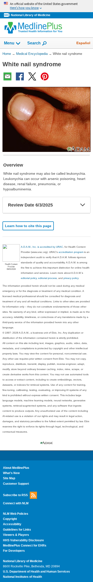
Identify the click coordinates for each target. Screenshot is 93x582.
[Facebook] (20, 76)
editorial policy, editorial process (39, 278)
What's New (11, 473)
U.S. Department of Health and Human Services (36, 571)
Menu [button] (9, 43)
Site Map (9, 478)
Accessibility (12, 524)
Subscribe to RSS (15, 495)
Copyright (10, 519)
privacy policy (70, 278)
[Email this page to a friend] (7, 76)
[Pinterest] (45, 76)
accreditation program (71, 252)
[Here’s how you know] (46, 6)
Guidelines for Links (17, 529)
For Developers (14, 550)
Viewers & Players (16, 535)
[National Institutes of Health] (7, 15)
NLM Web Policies (15, 513)
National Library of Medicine (30, 15)
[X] (32, 76)
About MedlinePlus (16, 468)
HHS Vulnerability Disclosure (23, 540)
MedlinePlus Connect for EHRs (24, 545)
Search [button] (34, 43)
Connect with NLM (16, 503)
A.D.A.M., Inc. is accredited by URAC (42, 246)
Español (83, 43)
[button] (82, 205)
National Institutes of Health (22, 577)
